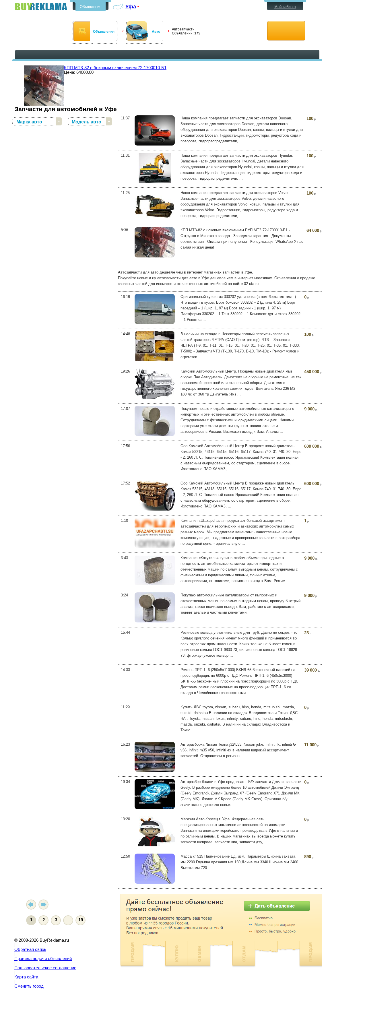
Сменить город (29, 986)
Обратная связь (30, 949)
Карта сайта (26, 977)
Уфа (130, 6)
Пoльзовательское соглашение (45, 968)
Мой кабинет (285, 7)
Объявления (90, 7)
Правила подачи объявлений (43, 958)
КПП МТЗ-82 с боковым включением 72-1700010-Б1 (115, 67)
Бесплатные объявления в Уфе (41, 6)
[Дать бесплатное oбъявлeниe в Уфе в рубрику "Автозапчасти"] (286, 31)
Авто (156, 32)
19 (80, 920)
